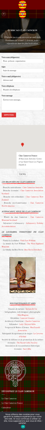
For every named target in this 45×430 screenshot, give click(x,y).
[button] (4, 14)
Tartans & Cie (31, 309)
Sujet (3, 67)
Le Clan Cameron (9, 398)
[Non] (42, 422)
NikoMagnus (22, 315)
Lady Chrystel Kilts (27, 324)
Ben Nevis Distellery (33, 250)
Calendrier (6, 408)
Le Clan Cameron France (12, 403)
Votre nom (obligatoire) (10, 57)
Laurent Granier (28, 318)
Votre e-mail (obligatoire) (11, 76)
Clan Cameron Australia (32, 187)
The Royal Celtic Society (27, 343)
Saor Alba (27, 349)
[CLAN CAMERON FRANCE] (22, 14)
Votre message (7, 96)
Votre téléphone (8, 86)
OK (23, 426)
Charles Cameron (32, 321)
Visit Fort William (27, 240)
